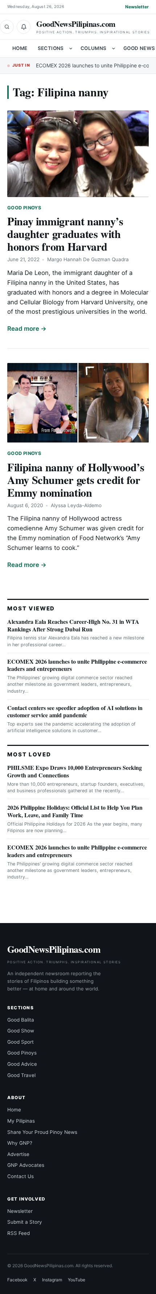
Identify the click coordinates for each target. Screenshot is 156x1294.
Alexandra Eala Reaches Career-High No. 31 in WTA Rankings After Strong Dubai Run (73, 625)
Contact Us (20, 1176)
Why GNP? (19, 1143)
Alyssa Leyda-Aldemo (76, 505)
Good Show (20, 1031)
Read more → (26, 328)
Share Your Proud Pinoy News (42, 1132)
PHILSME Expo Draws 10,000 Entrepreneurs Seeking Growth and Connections (74, 771)
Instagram (52, 1279)
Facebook (17, 1279)
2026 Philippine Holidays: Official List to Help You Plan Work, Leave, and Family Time (75, 811)
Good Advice (22, 1064)
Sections (51, 48)
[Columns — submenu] (113, 48)
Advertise (18, 1154)
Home (20, 48)
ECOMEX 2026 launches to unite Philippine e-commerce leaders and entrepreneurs (77, 665)
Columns (94, 48)
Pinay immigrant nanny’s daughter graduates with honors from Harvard (65, 233)
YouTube (76, 1279)
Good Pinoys (24, 207)
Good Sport (20, 1042)
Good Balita (20, 1020)
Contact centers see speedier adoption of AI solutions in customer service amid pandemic (75, 711)
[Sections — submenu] (70, 48)
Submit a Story (24, 1222)
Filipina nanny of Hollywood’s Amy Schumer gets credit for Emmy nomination (75, 479)
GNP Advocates (25, 1165)
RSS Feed (18, 1233)
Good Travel (21, 1075)
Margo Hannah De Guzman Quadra (88, 259)
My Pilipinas (21, 1121)
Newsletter (137, 6)
